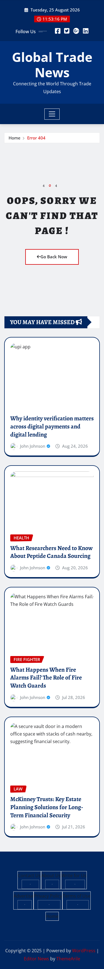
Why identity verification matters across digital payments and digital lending (52, 426)
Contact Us (29, 875)
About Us (51, 875)
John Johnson (32, 446)
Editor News (36, 959)
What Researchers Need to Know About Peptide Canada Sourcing (51, 552)
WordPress (83, 951)
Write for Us (74, 875)
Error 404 (36, 138)
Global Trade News (52, 64)
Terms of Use (76, 896)
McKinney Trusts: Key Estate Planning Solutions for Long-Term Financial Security (46, 807)
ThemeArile (68, 959)
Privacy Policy (48, 896)
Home (15, 138)
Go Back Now (53, 256)
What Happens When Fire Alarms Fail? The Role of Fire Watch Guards (46, 678)
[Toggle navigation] (52, 114)
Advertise (23, 896)
